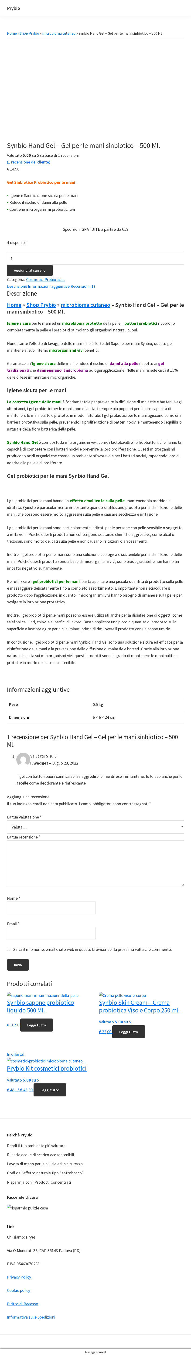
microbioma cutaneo (58, 33)
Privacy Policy (19, 1277)
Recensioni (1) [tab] (83, 286)
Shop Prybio (29, 33)
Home (12, 33)
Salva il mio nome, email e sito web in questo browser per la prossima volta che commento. (92, 949)
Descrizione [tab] (17, 286)
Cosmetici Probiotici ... (45, 279)
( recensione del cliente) (28, 162)
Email (13, 923)
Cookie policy (18, 1290)
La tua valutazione (24, 817)
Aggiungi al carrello (30, 270)
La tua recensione (24, 837)
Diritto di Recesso (22, 1303)
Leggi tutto (36, 1025)
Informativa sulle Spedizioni (31, 1317)
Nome (13, 898)
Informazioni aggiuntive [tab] (49, 286)
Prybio (13, 8)
